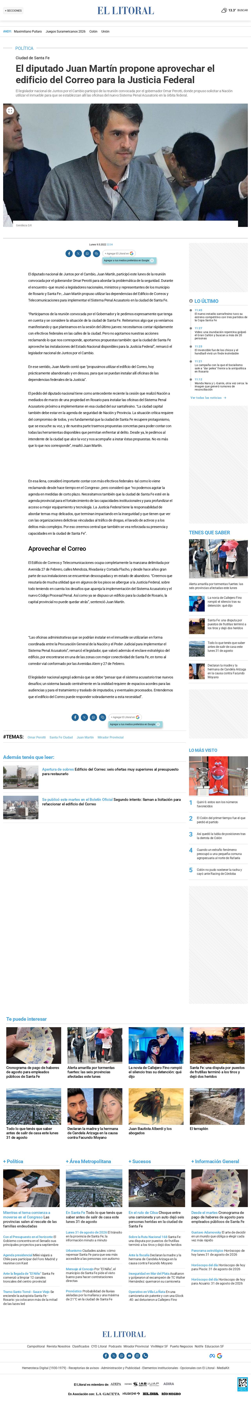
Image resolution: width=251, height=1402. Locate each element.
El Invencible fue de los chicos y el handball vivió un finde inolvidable (217, 350)
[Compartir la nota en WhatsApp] (87, 253)
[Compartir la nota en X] (78, 253)
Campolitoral (36, 1346)
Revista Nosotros (58, 1346)
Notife (199, 1346)
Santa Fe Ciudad (61, 737)
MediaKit (223, 1368)
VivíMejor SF (159, 1346)
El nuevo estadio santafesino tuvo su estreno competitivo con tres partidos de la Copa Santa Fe (221, 315)
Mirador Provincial (111, 737)
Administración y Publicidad (120, 1368)
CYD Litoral (99, 1346)
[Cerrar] (152, 260)
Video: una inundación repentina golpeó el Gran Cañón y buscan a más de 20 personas (220, 333)
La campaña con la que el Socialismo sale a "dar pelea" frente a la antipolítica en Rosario (220, 366)
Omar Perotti (37, 737)
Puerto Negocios (181, 1346)
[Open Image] (10, 111)
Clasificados (80, 1346)
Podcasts (115, 1346)
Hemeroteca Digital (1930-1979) (44, 1368)
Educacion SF (214, 1346)
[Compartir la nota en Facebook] (69, 253)
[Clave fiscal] (242, 1390)
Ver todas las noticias (206, 398)
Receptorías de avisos (84, 1368)
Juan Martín (85, 737)
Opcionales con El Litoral (197, 1368)
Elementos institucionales (160, 1368)
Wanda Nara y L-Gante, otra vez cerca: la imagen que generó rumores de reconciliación (221, 384)
